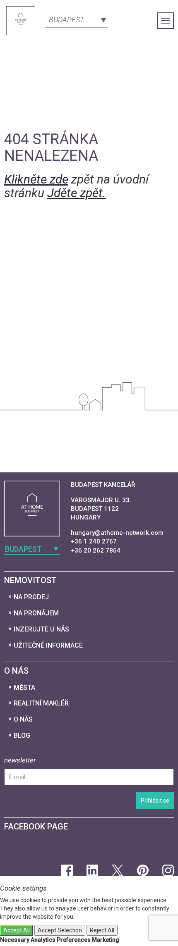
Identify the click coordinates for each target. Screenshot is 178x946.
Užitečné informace (48, 645)
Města (24, 687)
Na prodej (31, 597)
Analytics (43, 939)
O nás (23, 719)
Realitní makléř (41, 703)
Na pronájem (36, 613)
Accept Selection (60, 930)
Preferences (74, 939)
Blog (22, 735)
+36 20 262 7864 (95, 550)
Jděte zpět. (76, 193)
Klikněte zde (36, 179)
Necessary (14, 939)
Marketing (105, 939)
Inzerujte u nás (41, 629)
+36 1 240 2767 (94, 541)
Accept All (16, 930)
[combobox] (77, 19)
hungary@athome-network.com (117, 532)
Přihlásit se (155, 800)
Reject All (102, 930)
